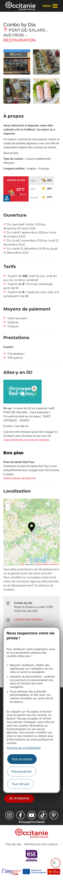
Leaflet (21, 564)
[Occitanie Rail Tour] (22, 402)
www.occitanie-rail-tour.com (19, 478)
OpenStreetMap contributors (47, 564)
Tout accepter (21, 759)
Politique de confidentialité (24, 748)
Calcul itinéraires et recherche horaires (26, 439)
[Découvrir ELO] (55, 863)
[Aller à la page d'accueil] (20, 6)
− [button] (8, 508)
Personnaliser (21, 771)
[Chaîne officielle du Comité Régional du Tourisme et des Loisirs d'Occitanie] (31, 815)
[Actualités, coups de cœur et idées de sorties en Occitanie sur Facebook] (20, 815)
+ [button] (8, 503)
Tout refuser (20, 784)
